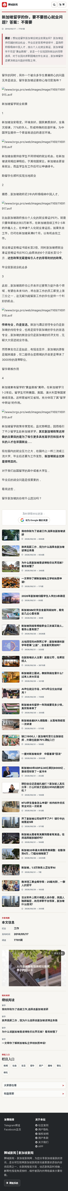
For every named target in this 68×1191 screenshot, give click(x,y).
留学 (32, 1065)
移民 (6, 1072)
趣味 (50, 1065)
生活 (23, 1065)
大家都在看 (10, 1085)
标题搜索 (9, 1093)
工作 (16, 928)
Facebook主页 (12, 1129)
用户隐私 (42, 1129)
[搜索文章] (54, 4)
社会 (14, 1065)
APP (40, 1146)
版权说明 (42, 1133)
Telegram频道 (12, 1125)
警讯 (59, 1065)
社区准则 (42, 1125)
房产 (41, 1065)
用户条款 (42, 1137)
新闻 (6, 1065)
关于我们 (42, 1142)
